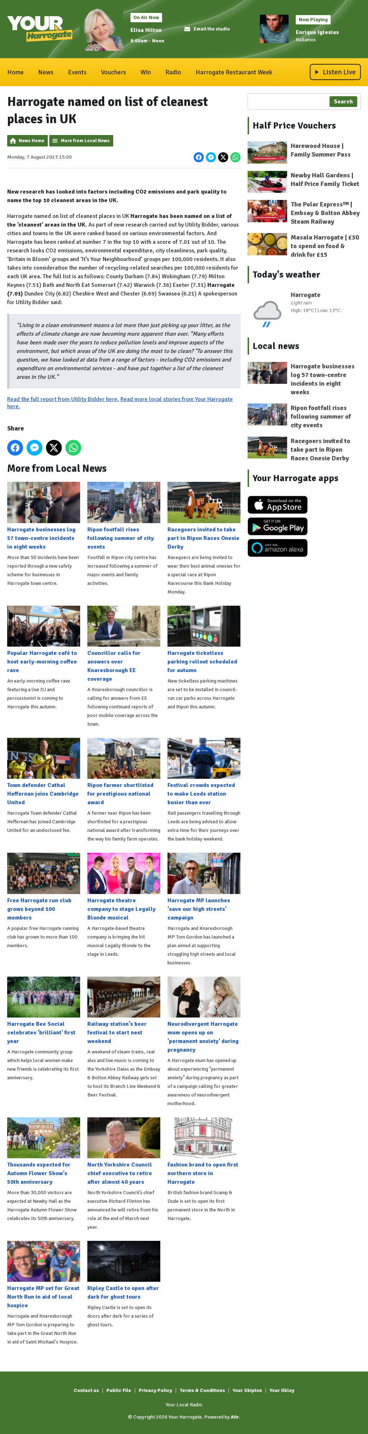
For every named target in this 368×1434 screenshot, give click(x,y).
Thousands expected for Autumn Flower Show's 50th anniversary (38, 1173)
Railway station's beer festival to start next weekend (117, 1032)
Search (343, 101)
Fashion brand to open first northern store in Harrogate (202, 1173)
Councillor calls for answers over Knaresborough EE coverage (114, 666)
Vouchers (113, 72)
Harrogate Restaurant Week (234, 72)
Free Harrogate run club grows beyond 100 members (39, 909)
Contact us (86, 1390)
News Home (31, 141)
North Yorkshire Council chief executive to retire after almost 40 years (119, 1173)
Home (15, 72)
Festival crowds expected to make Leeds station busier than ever (201, 794)
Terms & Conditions (202, 1390)
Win (146, 72)
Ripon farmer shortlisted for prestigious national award (120, 794)
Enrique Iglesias (317, 32)
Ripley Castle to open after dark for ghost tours (123, 1292)
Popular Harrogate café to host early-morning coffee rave (42, 662)
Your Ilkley (282, 1390)
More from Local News (85, 141)
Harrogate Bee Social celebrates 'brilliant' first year (41, 1032)
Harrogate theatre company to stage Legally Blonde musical (121, 909)
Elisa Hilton (146, 30)
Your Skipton (247, 1390)
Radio (173, 72)
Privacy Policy (155, 1390)
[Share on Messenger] (211, 157)
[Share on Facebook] (199, 157)
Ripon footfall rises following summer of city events (120, 538)
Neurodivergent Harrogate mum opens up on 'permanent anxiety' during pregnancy (203, 1036)
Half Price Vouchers (294, 125)
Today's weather (286, 274)
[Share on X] (223, 157)
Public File (118, 1390)
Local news (276, 346)
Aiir (235, 1417)
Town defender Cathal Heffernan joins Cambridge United (43, 794)
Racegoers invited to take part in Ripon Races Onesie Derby (203, 538)
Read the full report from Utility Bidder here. (63, 399)
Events (77, 72)
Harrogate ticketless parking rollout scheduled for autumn (202, 662)
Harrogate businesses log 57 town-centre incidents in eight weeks (41, 538)
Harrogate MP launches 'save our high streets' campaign (198, 909)
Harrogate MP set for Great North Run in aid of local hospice (43, 1297)
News (46, 72)
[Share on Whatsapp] (235, 157)
